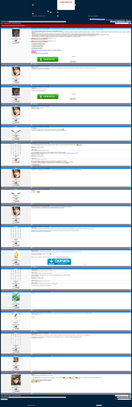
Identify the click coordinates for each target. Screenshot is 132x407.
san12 (16, 65)
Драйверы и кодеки (7, 23)
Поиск (127, 19)
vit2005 (15, 126)
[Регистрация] (35, 13)
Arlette (16, 373)
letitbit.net (33, 38)
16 (52, 356)
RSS (130, 19)
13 (52, 291)
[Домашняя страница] (35, 64)
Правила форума (121, 19)
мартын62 (16, 291)
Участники (116, 19)
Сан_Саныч (15, 86)
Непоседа (16, 249)
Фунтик (15, 356)
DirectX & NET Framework (16, 23)
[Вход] (51, 12)
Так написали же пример (36, 253)
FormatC (16, 143)
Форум (2, 23)
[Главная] (50, 11)
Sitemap (36, 405)
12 (52, 268)
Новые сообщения (109, 19)
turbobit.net (45, 38)
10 (50, 226)
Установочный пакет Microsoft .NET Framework (30, 23)
